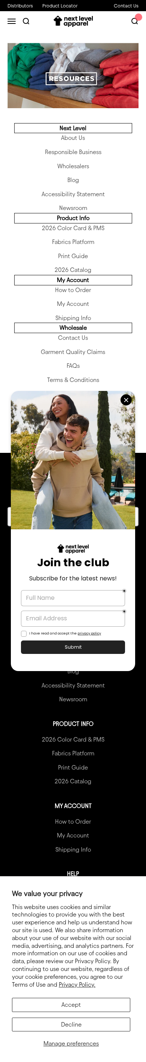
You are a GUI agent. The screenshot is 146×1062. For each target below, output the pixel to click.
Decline (71, 1024)
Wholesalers (73, 166)
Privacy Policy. (77, 984)
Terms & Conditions (73, 380)
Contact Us (126, 5)
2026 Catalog (73, 270)
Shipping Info (73, 318)
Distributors (20, 5)
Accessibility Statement (73, 194)
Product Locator (59, 5)
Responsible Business (73, 152)
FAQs (73, 366)
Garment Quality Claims (73, 352)
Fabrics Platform (73, 242)
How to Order (73, 290)
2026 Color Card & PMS (73, 228)
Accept (71, 1005)
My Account (73, 304)
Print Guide (73, 256)
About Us (73, 138)
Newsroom (73, 208)
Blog (73, 180)
